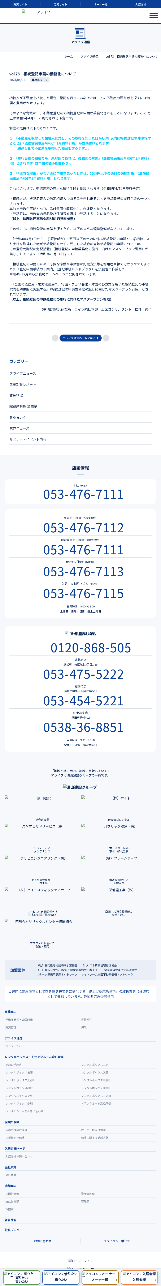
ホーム (68, 56)
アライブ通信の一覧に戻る (79, 338)
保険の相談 (12, 1122)
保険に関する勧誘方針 (94, 1138)
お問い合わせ (42, 1241)
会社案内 (11, 1167)
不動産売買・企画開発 (19, 1020)
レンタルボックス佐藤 (19, 1072)
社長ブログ (12, 1230)
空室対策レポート (22, 384)
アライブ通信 (13, 1038)
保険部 (9, 1209)
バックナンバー (15, 1046)
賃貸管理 (16, 395)
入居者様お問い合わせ (19, 1156)
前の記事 (55, 338)
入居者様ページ (15, 1148)
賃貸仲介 (86, 1020)
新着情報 (11, 1220)
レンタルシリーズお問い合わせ (24, 1111)
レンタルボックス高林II (95, 1080)
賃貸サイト (20, 4)
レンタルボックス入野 (94, 1072)
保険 (84, 1027)
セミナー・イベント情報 (27, 439)
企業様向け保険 (15, 1138)
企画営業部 (12, 1194)
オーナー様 (101, 4)
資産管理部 (88, 1194)
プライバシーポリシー (118, 1241)
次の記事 (106, 338)
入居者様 (140, 4)
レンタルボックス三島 (94, 1065)
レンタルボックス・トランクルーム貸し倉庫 (34, 1057)
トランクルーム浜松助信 (96, 1103)
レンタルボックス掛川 (19, 1103)
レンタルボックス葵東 (19, 1096)
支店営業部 (12, 1201)
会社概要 (10, 1175)
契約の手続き (13, 1065)
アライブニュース (22, 373)
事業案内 (11, 1012)
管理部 (85, 1201)
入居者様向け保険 (16, 1130)
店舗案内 (11, 1186)
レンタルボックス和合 (19, 1088)
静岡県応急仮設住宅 (99, 996)
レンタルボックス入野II (19, 1080)
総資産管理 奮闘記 (23, 406)
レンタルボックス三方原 (96, 1096)
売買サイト (60, 4)
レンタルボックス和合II (95, 1088)
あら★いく (17, 417)
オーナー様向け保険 (93, 1130)
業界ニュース (19, 428)
